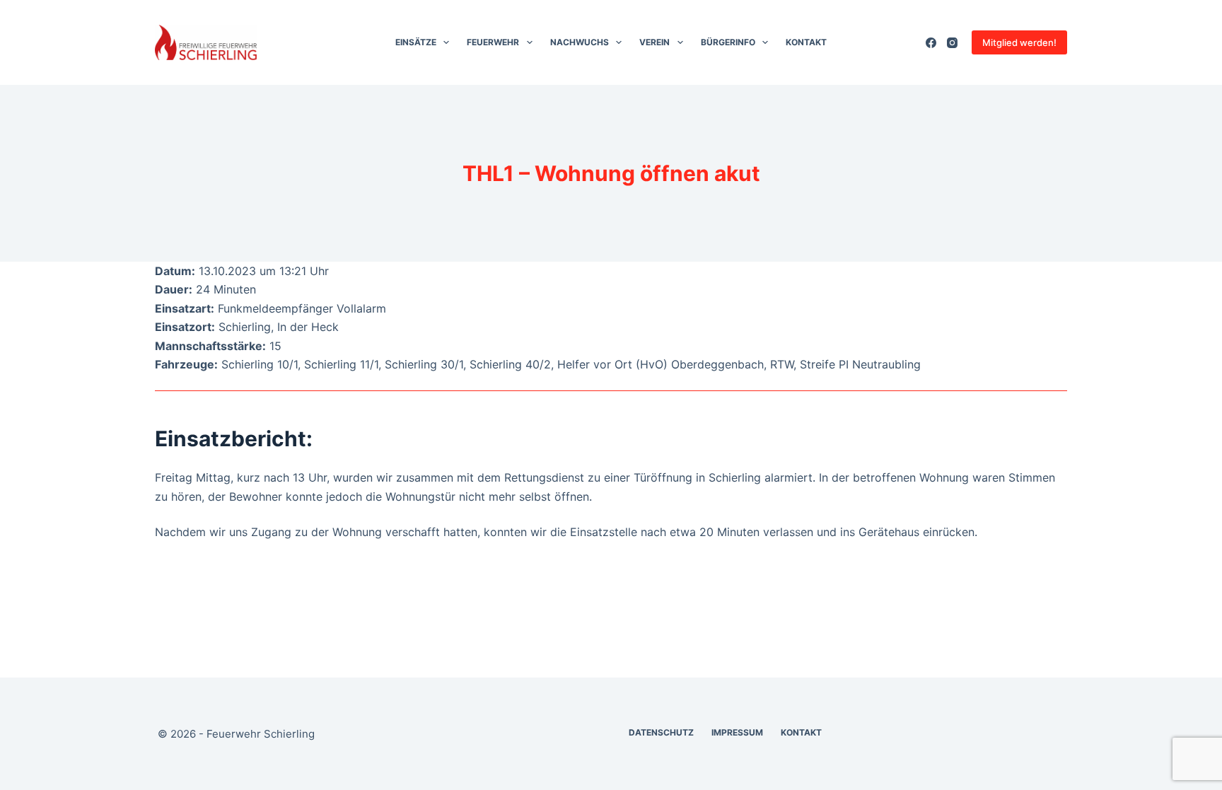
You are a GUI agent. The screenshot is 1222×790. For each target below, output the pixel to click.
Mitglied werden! (1019, 42)
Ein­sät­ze (415, 42)
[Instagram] (952, 42)
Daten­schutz (661, 732)
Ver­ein (654, 42)
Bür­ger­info (728, 42)
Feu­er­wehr (493, 42)
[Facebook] (931, 42)
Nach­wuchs (579, 42)
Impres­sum (737, 732)
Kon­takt (806, 42)
